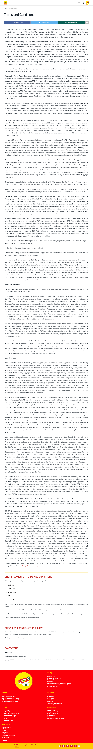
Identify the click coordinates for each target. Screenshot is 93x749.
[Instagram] (75, 746)
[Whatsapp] (63, 746)
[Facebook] (67, 746)
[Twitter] (71, 746)
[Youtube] (79, 746)
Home (5, 8)
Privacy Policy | (30, 745)
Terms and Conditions (12, 8)
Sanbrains (89, 746)
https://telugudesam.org (29, 565)
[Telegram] (59, 746)
